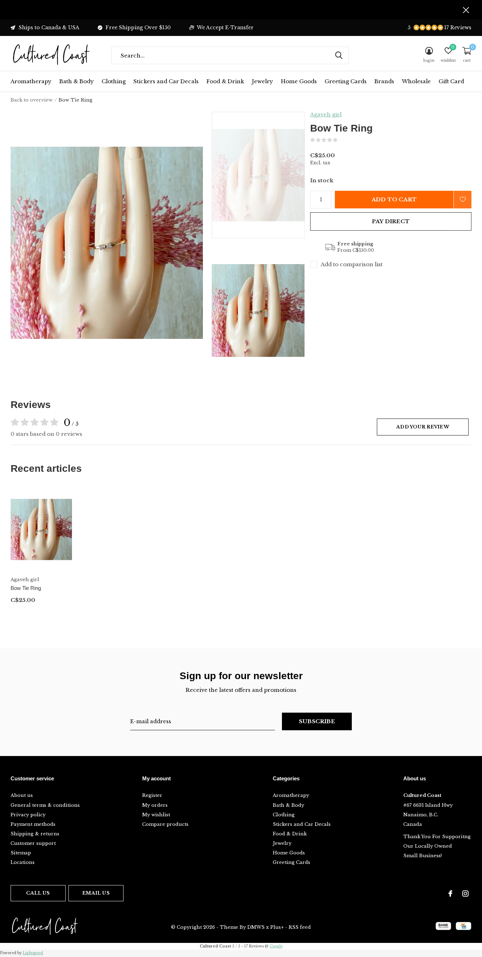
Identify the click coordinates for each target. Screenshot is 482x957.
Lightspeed (33, 953)
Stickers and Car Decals (166, 81)
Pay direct (391, 221)
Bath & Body (76, 81)
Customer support (33, 843)
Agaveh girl (326, 114)
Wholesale (416, 81)
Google (276, 946)
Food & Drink (225, 81)
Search (339, 55)
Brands (384, 81)
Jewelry (262, 81)
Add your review (422, 427)
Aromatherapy (31, 81)
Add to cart (394, 199)
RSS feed (300, 927)
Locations (23, 862)
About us (22, 795)
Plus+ (277, 927)
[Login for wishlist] (462, 199)
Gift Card (451, 81)
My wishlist (156, 815)
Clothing (114, 81)
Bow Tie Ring (26, 588)
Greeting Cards (346, 81)
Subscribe (317, 721)
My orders (155, 805)
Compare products (165, 824)
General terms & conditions (45, 805)
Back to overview (32, 100)
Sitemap (21, 853)
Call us (38, 893)
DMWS (256, 927)
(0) (342, 140)
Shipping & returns (35, 834)
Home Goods (299, 81)
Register (152, 795)
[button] (262, 175)
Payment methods (33, 824)
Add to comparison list (351, 264)
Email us (95, 893)
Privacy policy (28, 815)
